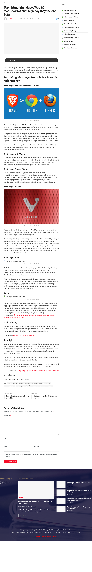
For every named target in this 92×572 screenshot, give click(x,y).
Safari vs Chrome (10, 386)
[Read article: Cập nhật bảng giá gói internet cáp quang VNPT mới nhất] (61, 509)
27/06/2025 (70, 494)
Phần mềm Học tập (69, 34)
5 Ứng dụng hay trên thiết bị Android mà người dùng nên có (38, 370)
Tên (5, 438)
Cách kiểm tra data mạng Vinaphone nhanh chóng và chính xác (79, 499)
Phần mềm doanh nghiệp (71, 27)
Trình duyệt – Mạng (35, 19)
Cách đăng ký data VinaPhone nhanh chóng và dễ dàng (79, 491)
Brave (9, 383)
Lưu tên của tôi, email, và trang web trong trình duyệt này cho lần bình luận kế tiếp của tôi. (31, 455)
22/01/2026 (29, 506)
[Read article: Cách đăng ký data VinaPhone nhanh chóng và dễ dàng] (61, 492)
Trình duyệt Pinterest (46, 386)
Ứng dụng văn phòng (70, 48)
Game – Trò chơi (68, 20)
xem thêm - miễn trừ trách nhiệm (46, 536)
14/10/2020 (22, 19)
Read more (24, 515)
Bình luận (7, 415)
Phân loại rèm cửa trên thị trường (23, 335)
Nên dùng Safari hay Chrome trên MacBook (31, 383)
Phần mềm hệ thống (69, 31)
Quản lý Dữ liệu (68, 41)
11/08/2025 (70, 486)
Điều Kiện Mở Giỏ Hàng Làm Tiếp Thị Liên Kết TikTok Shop (35, 502)
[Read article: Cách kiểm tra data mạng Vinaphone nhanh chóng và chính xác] (61, 501)
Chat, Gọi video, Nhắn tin (71, 13)
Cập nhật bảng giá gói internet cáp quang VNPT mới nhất (78, 507)
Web (21, 497)
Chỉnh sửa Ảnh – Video (70, 17)
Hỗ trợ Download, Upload (71, 24)
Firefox (15, 383)
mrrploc (22, 506)
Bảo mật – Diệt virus (69, 10)
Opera (48, 383)
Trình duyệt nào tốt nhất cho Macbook (27, 386)
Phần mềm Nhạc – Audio (71, 38)
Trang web (36, 446)
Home (5, 3)
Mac (9, 3)
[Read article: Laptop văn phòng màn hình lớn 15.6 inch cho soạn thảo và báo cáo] (61, 484)
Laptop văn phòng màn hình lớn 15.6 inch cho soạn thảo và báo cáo (78, 483)
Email (6, 446)
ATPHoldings (13, 19)
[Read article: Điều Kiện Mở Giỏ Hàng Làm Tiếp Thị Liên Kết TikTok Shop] (36, 490)
